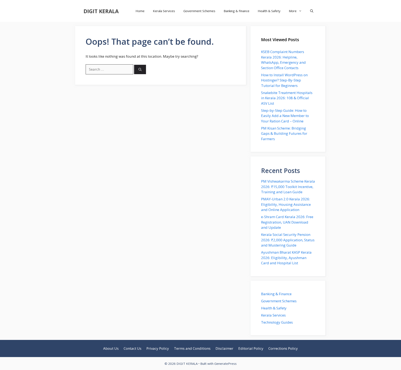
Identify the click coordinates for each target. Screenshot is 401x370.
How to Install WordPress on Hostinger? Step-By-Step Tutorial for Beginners (284, 80)
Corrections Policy (283, 348)
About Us (111, 348)
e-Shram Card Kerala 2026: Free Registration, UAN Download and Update (287, 222)
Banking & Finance (236, 11)
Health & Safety (269, 11)
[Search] (140, 69)
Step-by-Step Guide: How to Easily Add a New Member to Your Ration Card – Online (285, 115)
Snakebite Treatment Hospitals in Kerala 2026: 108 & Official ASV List (286, 98)
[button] (311, 11)
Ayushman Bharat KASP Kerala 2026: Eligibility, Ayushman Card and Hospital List (286, 257)
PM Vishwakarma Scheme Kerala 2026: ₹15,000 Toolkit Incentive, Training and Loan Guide (288, 186)
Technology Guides (277, 322)
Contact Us (132, 348)
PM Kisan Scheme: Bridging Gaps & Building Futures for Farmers (284, 133)
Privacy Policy (157, 348)
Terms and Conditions (192, 348)
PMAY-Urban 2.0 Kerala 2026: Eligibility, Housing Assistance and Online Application (286, 204)
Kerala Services (164, 11)
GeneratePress (225, 363)
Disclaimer (224, 348)
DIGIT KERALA (101, 11)
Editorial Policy (250, 348)
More (293, 11)
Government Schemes (199, 11)
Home (140, 11)
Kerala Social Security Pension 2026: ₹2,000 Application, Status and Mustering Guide (288, 240)
